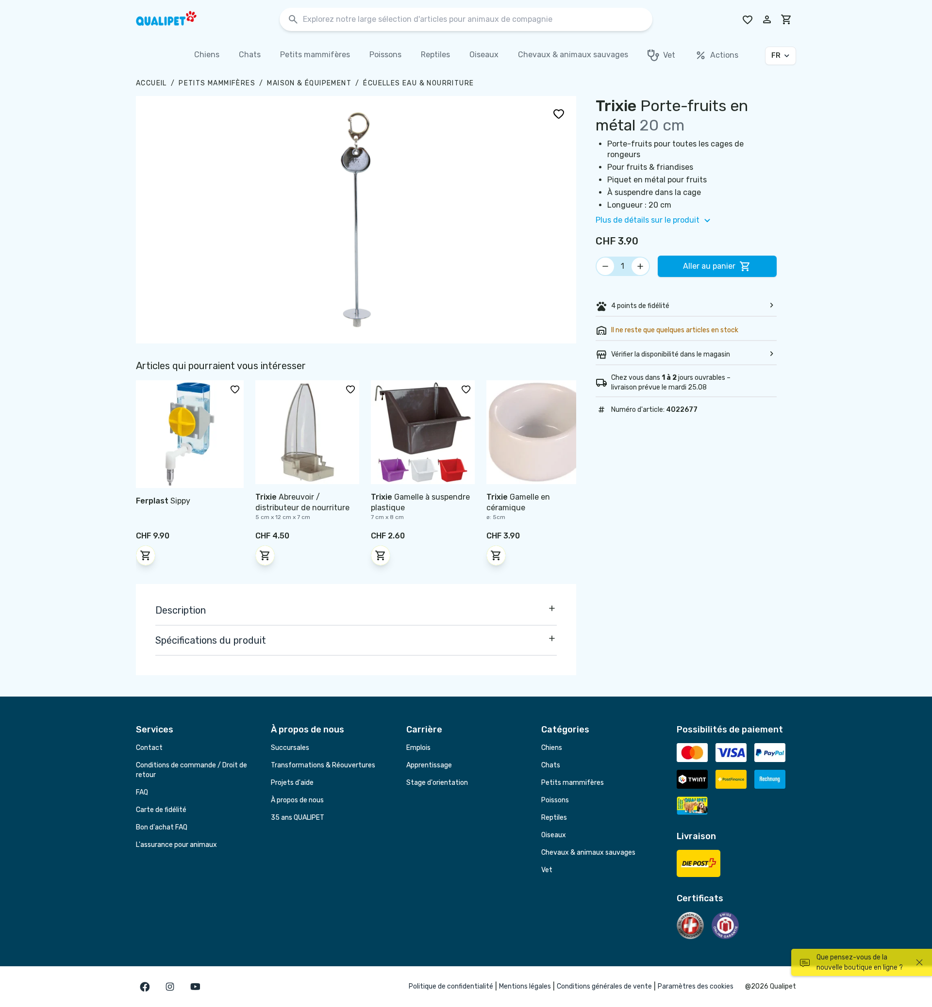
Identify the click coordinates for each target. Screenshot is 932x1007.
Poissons (555, 800)
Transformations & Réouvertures (323, 765)
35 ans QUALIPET (297, 817)
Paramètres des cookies (695, 986)
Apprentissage (429, 765)
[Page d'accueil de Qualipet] (175, 19)
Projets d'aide (292, 783)
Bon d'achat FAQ (161, 827)
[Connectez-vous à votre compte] (767, 19)
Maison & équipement (309, 83)
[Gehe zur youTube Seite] (195, 986)
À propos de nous (297, 800)
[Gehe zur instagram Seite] (170, 986)
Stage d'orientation (437, 783)
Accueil (151, 83)
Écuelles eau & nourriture (418, 83)
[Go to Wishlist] (747, 19)
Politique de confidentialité (451, 986)
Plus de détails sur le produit (647, 220)
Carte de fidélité (161, 810)
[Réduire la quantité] (605, 266)
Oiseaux (553, 835)
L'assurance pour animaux (176, 845)
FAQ (142, 792)
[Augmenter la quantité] (640, 266)
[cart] (786, 19)
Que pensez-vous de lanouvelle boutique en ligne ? (859, 962)
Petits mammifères (217, 83)
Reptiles (554, 817)
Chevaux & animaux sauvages (588, 852)
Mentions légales (525, 986)
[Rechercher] (293, 20)
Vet (546, 870)
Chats (550, 765)
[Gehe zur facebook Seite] (144, 986)
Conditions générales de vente (604, 986)
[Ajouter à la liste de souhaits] (559, 113)
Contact (149, 748)
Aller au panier (709, 266)
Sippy (163, 500)
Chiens (551, 748)
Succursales (290, 748)
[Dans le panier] (145, 555)
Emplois (418, 748)
